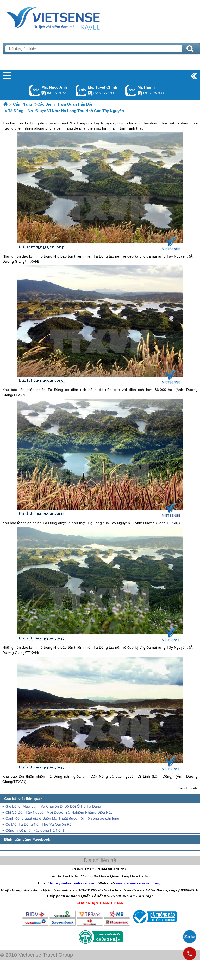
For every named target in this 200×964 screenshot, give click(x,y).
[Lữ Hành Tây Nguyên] (5, 104)
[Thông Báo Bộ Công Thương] (154, 925)
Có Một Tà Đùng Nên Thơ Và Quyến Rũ (38, 824)
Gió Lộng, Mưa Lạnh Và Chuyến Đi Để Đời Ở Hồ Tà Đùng (53, 806)
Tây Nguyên (177, 256)
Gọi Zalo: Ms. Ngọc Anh (35, 91)
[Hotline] (189, 953)
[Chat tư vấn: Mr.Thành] (139, 93)
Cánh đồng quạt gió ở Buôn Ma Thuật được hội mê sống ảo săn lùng (62, 818)
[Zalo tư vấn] (189, 936)
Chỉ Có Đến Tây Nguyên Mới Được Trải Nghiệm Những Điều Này (59, 812)
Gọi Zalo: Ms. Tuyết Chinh (81, 91)
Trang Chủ (65, 17)
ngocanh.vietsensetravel (43, 93)
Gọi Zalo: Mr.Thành (131, 91)
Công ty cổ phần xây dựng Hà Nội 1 (34, 830)
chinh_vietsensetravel (90, 93)
